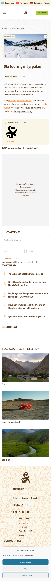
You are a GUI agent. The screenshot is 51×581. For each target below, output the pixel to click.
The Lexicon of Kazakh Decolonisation (26, 274)
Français (34, 498)
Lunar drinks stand (11, 422)
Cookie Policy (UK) (25, 531)
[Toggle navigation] (4, 12)
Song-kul (6, 460)
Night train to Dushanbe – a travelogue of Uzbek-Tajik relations (27, 284)
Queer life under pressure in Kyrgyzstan (26, 316)
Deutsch (25, 498)
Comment (7, 258)
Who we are (23, 523)
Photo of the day (9, 36)
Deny (25, 569)
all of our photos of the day (20, 100)
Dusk (4, 384)
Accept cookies (25, 562)
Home (4, 28)
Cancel (16, 258)
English (15, 498)
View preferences (25, 575)
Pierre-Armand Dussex (14, 94)
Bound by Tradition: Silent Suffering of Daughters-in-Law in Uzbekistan (26, 306)
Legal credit (23, 527)
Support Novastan (42, 12)
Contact (21, 535)
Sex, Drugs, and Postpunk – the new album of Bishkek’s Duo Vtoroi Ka (28, 295)
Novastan (10, 141)
